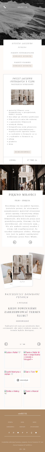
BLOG (22, 422)
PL (24, 449)
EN (21, 449)
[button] (14, 242)
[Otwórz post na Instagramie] (13, 359)
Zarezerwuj (10, 426)
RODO (34, 422)
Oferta (10, 422)
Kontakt (22, 426)
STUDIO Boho (34, 426)
